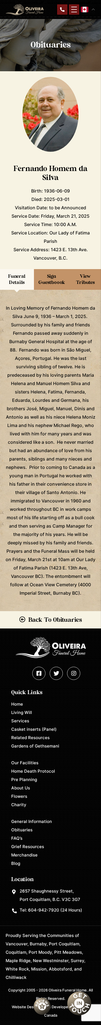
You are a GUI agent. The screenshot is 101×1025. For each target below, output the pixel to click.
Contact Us (62, 9)
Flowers (19, 796)
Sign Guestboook (51, 279)
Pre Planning (24, 779)
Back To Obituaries (55, 620)
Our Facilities (24, 762)
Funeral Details (17, 279)
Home (17, 704)
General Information (31, 821)
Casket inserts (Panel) (34, 729)
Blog (15, 863)
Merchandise (24, 855)
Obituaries (22, 829)
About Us (20, 788)
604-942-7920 (43, 910)
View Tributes (85, 279)
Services (20, 720)
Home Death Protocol (33, 771)
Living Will (21, 712)
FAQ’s (16, 838)
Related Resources (30, 737)
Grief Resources (27, 846)
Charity (18, 804)
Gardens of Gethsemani (35, 746)
